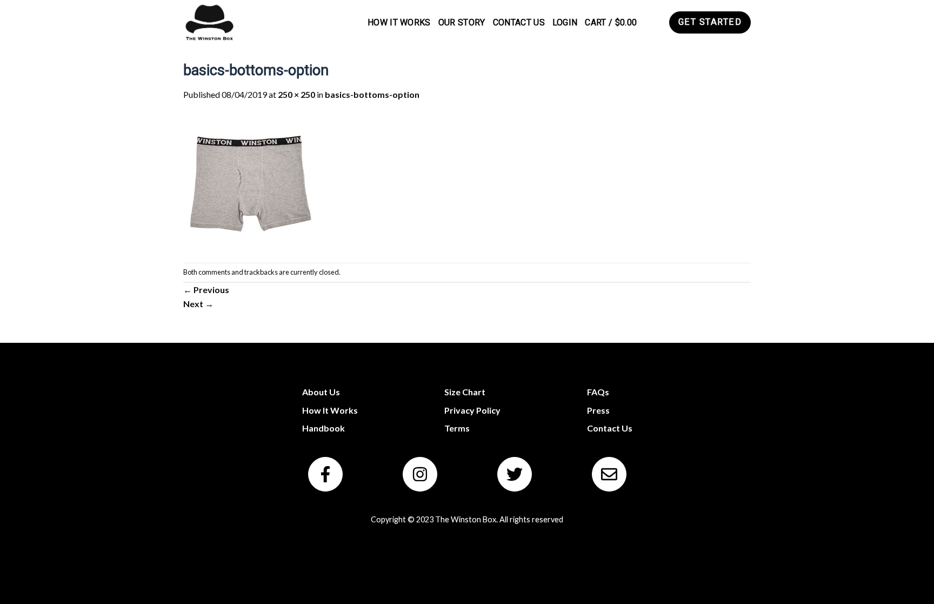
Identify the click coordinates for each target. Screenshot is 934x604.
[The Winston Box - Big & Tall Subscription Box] (209, 22)
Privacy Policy (472, 410)
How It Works (399, 22)
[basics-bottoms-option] (250, 181)
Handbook (323, 428)
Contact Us (519, 22)
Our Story (461, 22)
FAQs (598, 392)
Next (198, 303)
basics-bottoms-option (372, 94)
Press (598, 410)
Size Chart (464, 392)
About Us (321, 392)
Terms (457, 428)
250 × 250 (296, 94)
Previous (206, 289)
